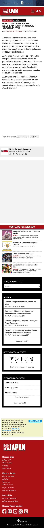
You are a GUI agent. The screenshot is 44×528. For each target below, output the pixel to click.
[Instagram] (19, 154)
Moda (15, 20)
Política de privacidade (10, 501)
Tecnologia (6, 482)
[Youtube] (26, 154)
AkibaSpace (6, 468)
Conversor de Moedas (22, 403)
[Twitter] (22, 154)
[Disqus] (22, 191)
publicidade (34, 137)
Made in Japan (7, 20)
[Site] (13, 154)
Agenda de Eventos (9, 490)
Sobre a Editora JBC (9, 498)
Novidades (21, 20)
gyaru (19, 137)
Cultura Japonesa (8, 476)
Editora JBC (6, 460)
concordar (35, 421)
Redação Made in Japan (14, 31)
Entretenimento (7, 485)
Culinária (5, 479)
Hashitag (5, 465)
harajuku (26, 137)
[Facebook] (17, 154)
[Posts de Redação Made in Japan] (10, 154)
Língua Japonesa (8, 487)
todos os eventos (22, 341)
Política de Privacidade (10, 429)
